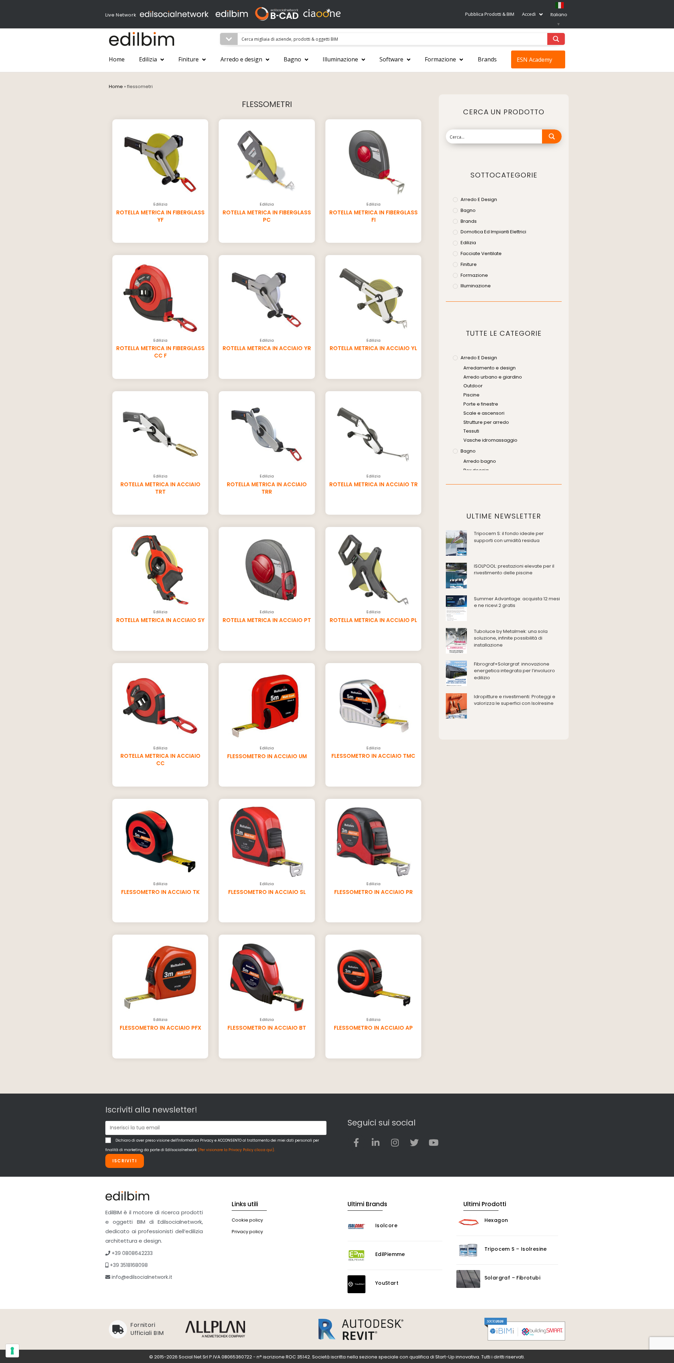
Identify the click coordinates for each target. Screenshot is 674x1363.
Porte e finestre (480, 404)
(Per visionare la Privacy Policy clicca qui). (236, 1149)
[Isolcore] (359, 1227)
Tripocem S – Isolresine (515, 1248)
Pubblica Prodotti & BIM (489, 14)
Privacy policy (247, 1231)
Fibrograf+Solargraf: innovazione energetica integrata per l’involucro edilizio (514, 671)
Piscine (471, 395)
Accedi (529, 14)
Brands (487, 59)
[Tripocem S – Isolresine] (468, 1250)
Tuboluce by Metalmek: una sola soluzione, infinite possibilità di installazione (511, 638)
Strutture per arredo (486, 422)
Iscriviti (124, 1161)
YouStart (386, 1283)
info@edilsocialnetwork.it (141, 1277)
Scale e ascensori (483, 413)
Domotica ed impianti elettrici (493, 231)
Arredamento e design (489, 368)
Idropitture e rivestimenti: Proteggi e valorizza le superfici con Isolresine (514, 700)
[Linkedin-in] (375, 1142)
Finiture (188, 59)
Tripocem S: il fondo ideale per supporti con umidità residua (509, 537)
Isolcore (386, 1225)
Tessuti (471, 431)
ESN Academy (534, 60)
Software (391, 59)
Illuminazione (340, 59)
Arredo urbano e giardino (492, 377)
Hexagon (496, 1220)
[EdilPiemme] (359, 1255)
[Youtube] (433, 1142)
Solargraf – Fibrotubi (512, 1277)
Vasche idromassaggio (490, 440)
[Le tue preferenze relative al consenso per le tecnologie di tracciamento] (12, 1350)
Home (117, 59)
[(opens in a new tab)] (456, 542)
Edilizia (148, 59)
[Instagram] (395, 1142)
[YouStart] (359, 1284)
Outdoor (473, 385)
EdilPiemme (390, 1254)
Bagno (292, 59)
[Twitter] (414, 1142)
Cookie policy (247, 1220)
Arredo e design (241, 59)
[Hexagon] (468, 1221)
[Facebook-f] (356, 1142)
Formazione (440, 59)
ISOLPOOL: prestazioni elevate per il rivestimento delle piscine (514, 569)
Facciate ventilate (481, 253)
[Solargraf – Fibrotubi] (468, 1279)
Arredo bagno (479, 461)
